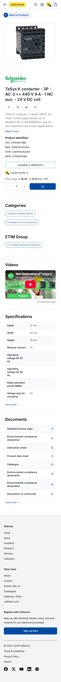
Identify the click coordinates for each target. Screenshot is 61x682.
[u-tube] (21, 669)
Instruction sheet (16, 447)
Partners (8, 553)
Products (9, 548)
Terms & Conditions (14, 651)
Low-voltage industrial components (23, 245)
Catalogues (10, 591)
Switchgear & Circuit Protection (21, 222)
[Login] (42, 5)
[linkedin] (29, 669)
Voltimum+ (9, 558)
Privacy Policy (11, 656)
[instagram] (37, 669)
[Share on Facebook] (9, 107)
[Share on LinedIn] (26, 107)
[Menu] (4, 4)
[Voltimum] (17, 4)
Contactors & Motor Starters (20, 213)
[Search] (36, 5)
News (7, 538)
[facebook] (6, 669)
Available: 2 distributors (30, 165)
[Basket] (55, 5)
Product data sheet (17, 456)
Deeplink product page (20, 428)
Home (7, 532)
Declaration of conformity (21, 493)
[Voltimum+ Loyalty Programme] (49, 5)
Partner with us (12, 586)
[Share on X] (17, 107)
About (7, 575)
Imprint (7, 661)
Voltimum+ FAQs (12, 596)
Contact (8, 580)
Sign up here (30, 630)
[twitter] (14, 669)
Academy (9, 543)
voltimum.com (11, 601)
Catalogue (13, 464)
